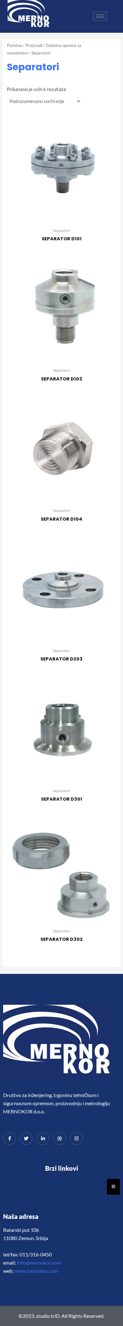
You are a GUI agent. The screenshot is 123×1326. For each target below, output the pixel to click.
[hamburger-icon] (100, 16)
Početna (14, 45)
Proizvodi (34, 45)
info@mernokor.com (39, 1263)
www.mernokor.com (36, 1271)
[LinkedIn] (43, 1138)
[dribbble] (59, 1138)
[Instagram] (76, 1138)
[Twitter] (26, 1138)
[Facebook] (9, 1138)
